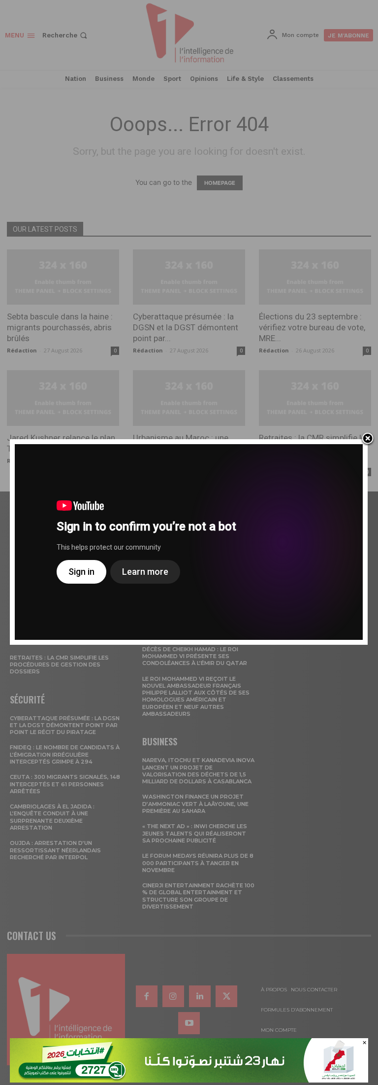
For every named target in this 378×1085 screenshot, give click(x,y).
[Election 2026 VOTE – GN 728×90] (189, 1080)
